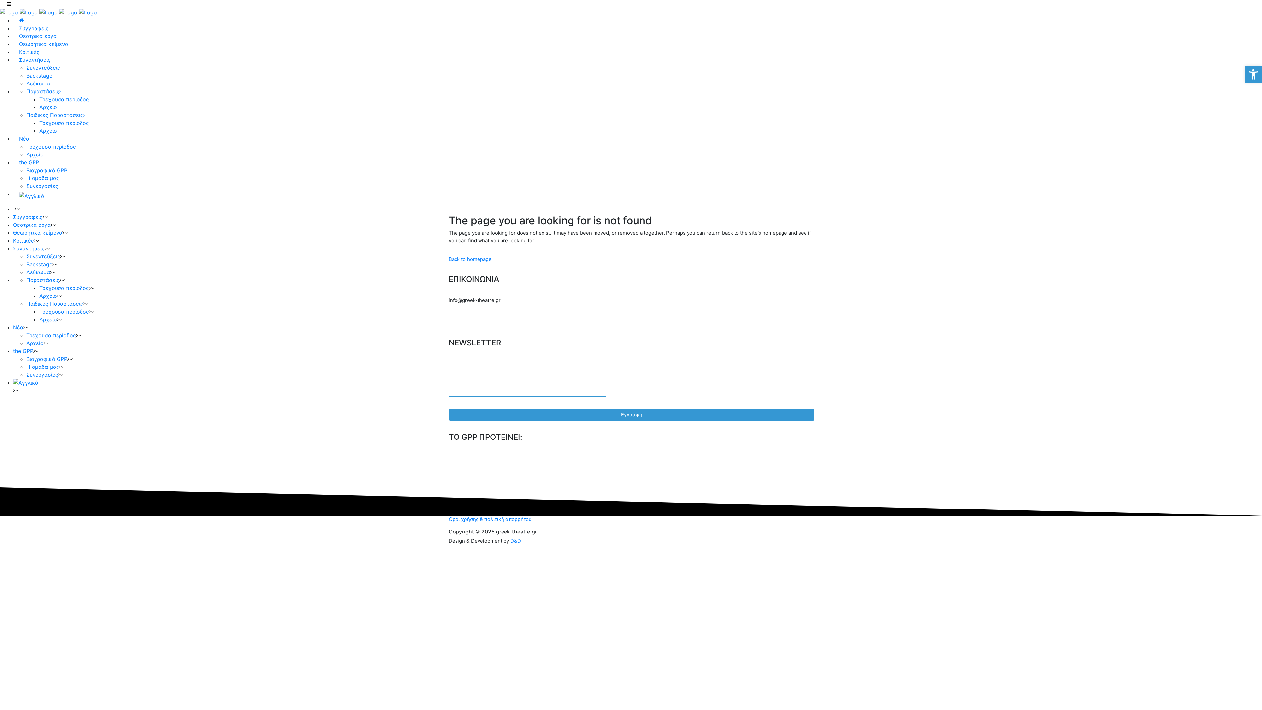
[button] (1253, 74)
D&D (515, 541)
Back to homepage (470, 259)
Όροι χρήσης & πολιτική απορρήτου (490, 519)
